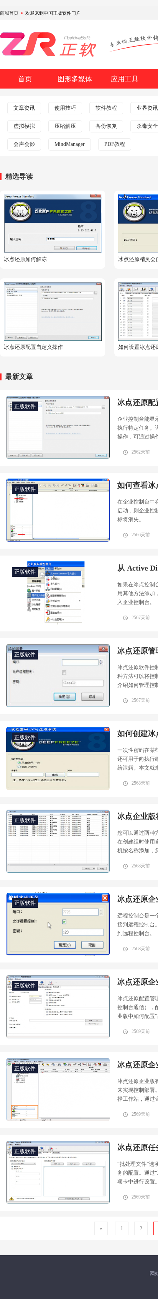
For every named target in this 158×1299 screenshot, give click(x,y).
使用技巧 (65, 108)
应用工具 (124, 79)
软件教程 (106, 108)
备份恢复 (106, 126)
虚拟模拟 (24, 126)
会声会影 (24, 144)
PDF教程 (114, 144)
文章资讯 (24, 108)
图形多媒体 (75, 79)
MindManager (69, 144)
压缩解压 (65, 126)
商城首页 (9, 13)
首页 (25, 79)
